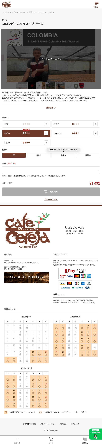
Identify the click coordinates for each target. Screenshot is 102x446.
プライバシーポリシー (48, 424)
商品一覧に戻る (51, 199)
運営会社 (74, 424)
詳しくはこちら (88, 302)
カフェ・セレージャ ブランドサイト (26, 276)
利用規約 (63, 424)
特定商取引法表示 (29, 424)
